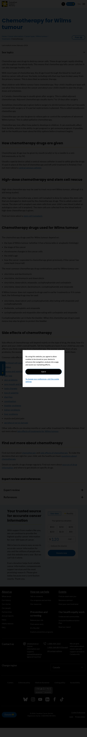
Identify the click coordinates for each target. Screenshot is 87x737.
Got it (43, 371)
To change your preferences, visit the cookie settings (42, 380)
